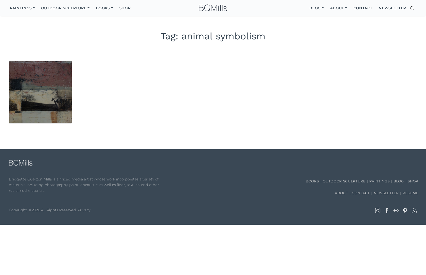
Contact (361, 193)
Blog (398, 181)
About (341, 193)
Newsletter (386, 193)
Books (312, 181)
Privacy (84, 210)
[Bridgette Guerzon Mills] (213, 8)
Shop (413, 181)
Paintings (379, 181)
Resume (410, 193)
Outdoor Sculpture (344, 181)
